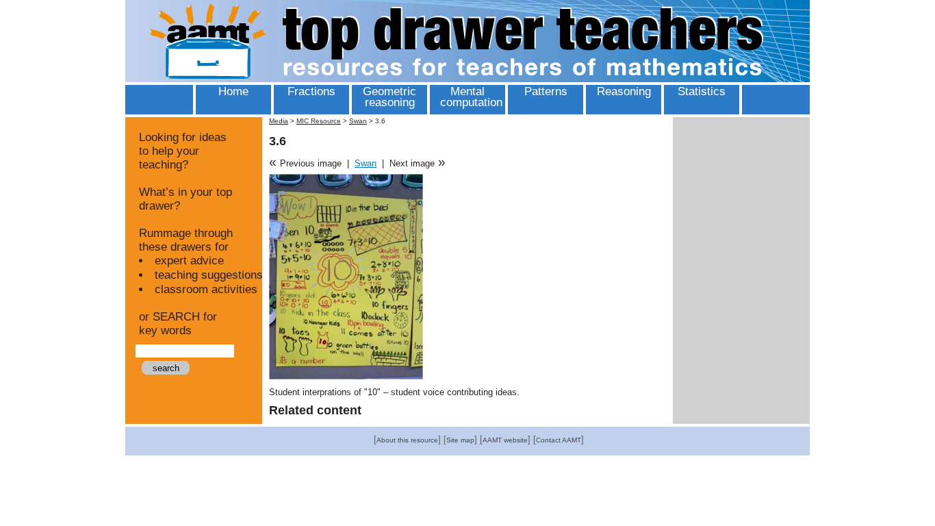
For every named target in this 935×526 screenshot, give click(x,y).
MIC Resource (318, 121)
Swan (358, 121)
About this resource (407, 440)
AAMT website (505, 440)
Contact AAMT (558, 440)
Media (278, 121)
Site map (460, 440)
